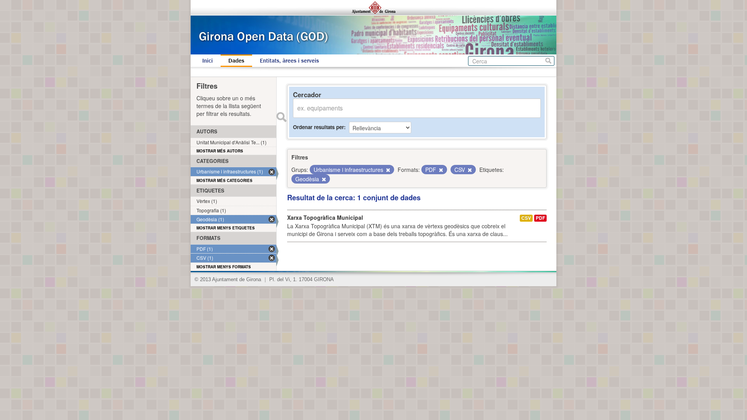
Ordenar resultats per (318, 127)
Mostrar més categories (224, 180)
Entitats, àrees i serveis (289, 61)
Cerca (548, 61)
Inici (207, 61)
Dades (236, 61)
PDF (540, 218)
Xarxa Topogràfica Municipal (325, 217)
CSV (526, 218)
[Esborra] (387, 170)
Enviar (281, 117)
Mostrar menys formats (223, 267)
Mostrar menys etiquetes (225, 228)
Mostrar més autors (219, 151)
